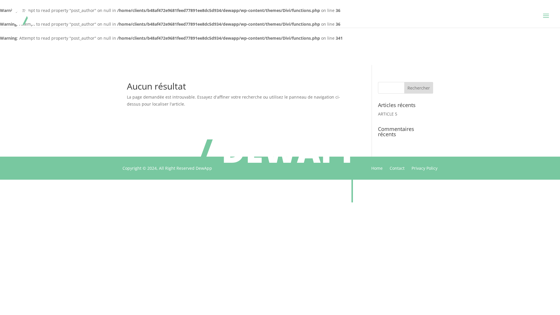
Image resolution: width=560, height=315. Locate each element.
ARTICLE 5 (387, 114)
